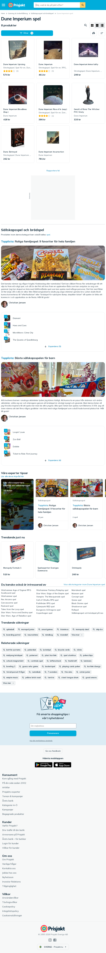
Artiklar (6, 787)
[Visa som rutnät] (92, 25)
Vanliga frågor (9, 863)
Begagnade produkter (13, 814)
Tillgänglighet (9, 886)
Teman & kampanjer (12, 796)
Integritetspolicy (10, 911)
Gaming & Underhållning (18, 13)
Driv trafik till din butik (13, 830)
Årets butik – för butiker (14, 839)
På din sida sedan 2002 (14, 783)
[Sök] (82, 5)
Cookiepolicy (8, 906)
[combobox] (57, 5)
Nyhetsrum (7, 877)
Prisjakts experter (11, 791)
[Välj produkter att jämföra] (94, 33)
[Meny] (3, 5)
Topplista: (7, 241)
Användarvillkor (10, 897)
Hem (3, 13)
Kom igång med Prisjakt (14, 778)
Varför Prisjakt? (10, 825)
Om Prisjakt (8, 859)
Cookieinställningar (12, 915)
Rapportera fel (53, 170)
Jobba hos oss (9, 872)
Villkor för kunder (10, 847)
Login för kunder (10, 843)
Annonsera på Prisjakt (13, 834)
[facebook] (55, 940)
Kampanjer (7, 809)
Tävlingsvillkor (9, 902)
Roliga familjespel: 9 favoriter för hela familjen (45, 241)
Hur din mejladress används (41, 741)
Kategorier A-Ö (9, 805)
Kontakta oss (9, 868)
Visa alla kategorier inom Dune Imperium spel (84, 584)
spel (48, 234)
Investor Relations (11, 881)
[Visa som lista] (97, 25)
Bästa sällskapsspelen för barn (35, 358)
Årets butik (7, 800)
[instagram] (50, 940)
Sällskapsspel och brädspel (42, 13)
